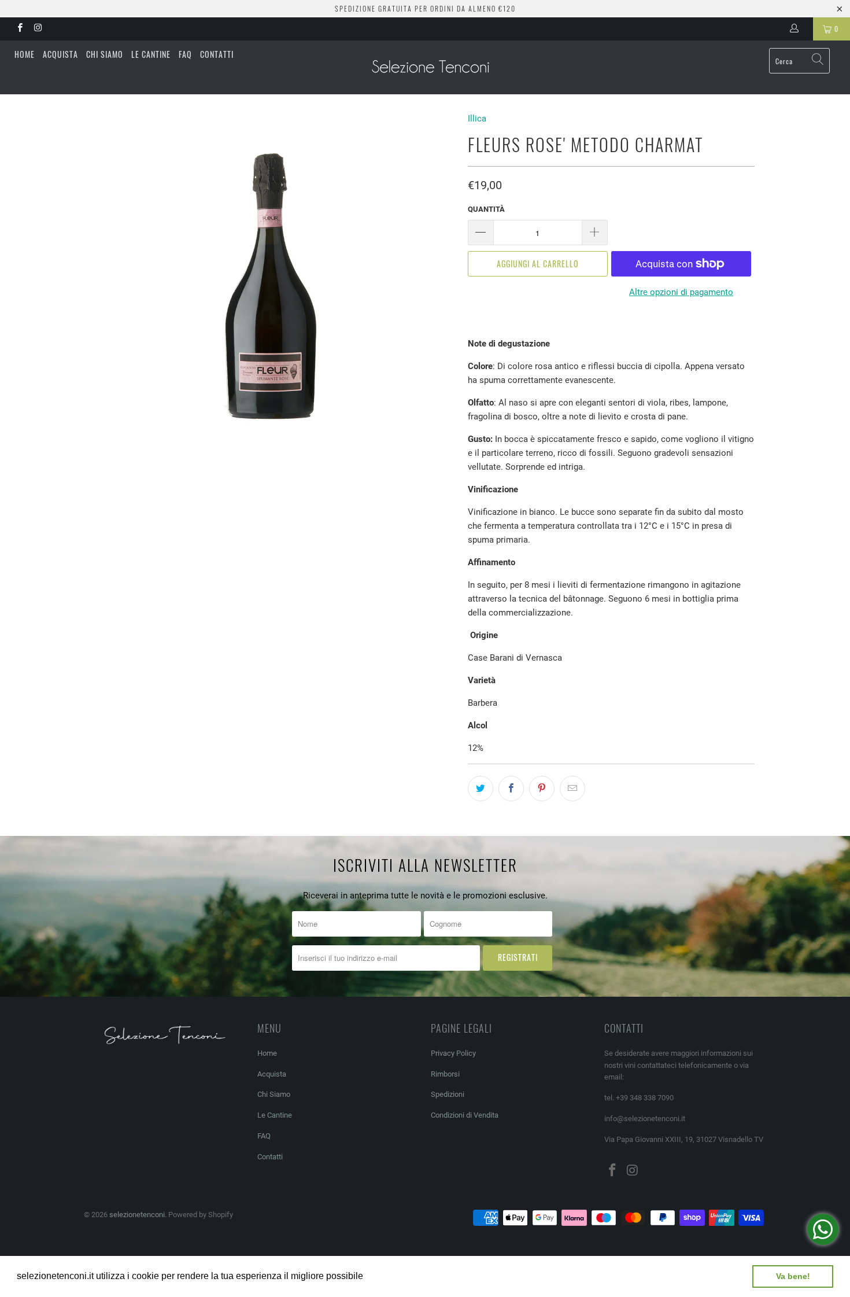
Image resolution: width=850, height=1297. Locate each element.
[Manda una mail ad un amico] (572, 788)
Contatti (217, 54)
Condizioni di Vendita (464, 1115)
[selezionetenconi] (430, 67)
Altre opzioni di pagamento (681, 292)
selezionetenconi (137, 1214)
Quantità (486, 209)
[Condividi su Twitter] (480, 788)
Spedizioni (447, 1094)
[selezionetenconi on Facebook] (19, 29)
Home (24, 54)
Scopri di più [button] (393, 1276)
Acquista (60, 54)
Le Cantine (151, 54)
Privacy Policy (453, 1053)
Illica (477, 118)
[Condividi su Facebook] (511, 788)
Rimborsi (445, 1074)
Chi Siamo (104, 54)
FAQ (185, 54)
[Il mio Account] (796, 28)
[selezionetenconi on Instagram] (37, 29)
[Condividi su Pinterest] (542, 788)
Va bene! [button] (793, 1276)
